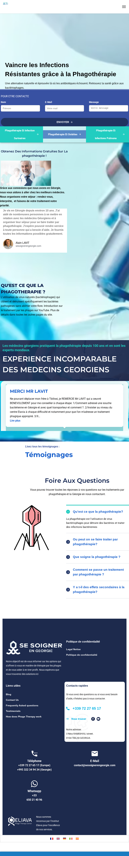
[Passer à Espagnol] (77, 838)
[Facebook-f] (93, 719)
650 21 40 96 (34, 799)
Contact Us (12, 700)
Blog (8, 694)
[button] (15, 420)
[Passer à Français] (52, 838)
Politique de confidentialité (81, 654)
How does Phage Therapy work (23, 716)
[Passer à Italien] (71, 838)
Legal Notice (73, 649)
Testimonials (13, 711)
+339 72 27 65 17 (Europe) (34, 765)
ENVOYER (63, 122)
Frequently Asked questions (22, 705)
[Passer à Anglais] (58, 838)
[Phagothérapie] (14, 7)
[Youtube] (98, 719)
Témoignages (49, 454)
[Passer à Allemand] (64, 838)
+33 (34, 795)
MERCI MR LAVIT (29, 391)
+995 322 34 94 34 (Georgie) (34, 769)
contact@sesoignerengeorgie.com (94, 765)
